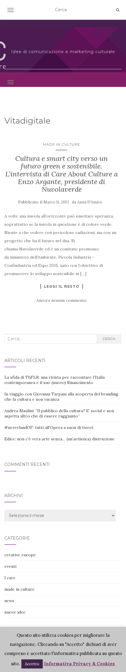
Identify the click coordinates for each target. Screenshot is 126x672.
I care (10, 577)
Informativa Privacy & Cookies (79, 663)
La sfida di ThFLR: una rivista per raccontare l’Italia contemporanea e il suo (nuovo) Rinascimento (54, 380)
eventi (10, 566)
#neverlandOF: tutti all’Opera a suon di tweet (48, 427)
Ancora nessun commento (61, 300)
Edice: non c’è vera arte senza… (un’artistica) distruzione (59, 439)
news (9, 600)
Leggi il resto (61, 286)
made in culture (61, 144)
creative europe (20, 555)
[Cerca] (118, 10)
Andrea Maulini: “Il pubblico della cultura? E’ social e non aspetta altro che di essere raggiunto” (59, 413)
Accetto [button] (32, 663)
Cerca (109, 338)
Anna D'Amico (89, 202)
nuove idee (14, 612)
